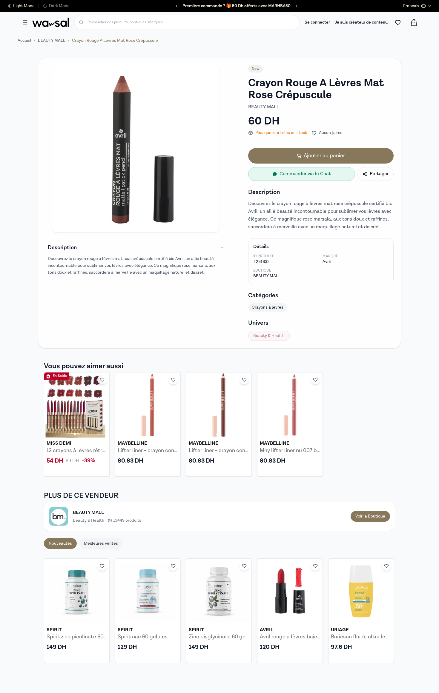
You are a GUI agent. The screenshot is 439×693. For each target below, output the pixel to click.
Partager (379, 174)
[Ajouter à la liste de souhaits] (102, 379)
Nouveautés (60, 543)
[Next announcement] (296, 6)
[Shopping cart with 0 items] (414, 22)
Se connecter (317, 22)
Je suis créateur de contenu (361, 22)
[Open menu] (25, 22)
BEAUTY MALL (51, 40)
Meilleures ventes (101, 543)
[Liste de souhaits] (397, 22)
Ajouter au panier (324, 155)
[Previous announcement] (176, 6)
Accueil (24, 40)
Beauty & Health (269, 335)
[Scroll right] (387, 611)
